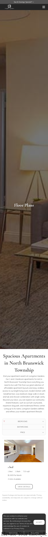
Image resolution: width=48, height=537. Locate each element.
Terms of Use (13, 533)
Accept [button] (39, 522)
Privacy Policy (35, 533)
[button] (24, 2)
